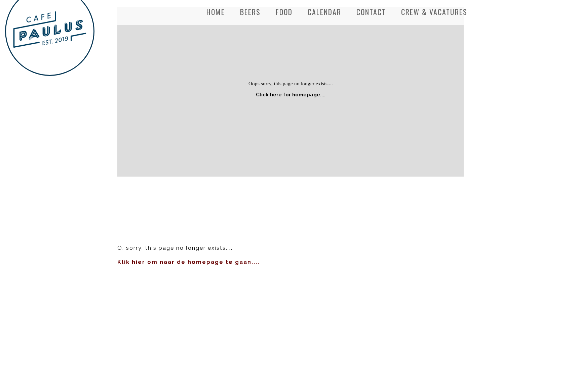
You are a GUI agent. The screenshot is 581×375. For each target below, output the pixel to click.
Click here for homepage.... (290, 95)
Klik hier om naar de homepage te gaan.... (188, 262)
